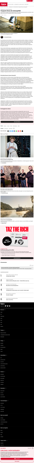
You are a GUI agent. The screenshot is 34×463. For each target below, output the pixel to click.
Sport (1, 320)
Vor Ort (2, 405)
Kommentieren (6, 128)
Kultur (1, 318)
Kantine (2, 432)
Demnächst (2, 403)
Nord (1, 324)
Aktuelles (2, 343)
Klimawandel (2, 336)
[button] (33, 1)
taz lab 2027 (2, 411)
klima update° (2, 378)
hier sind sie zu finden (28, 268)
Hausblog (2, 345)
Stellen (2, 349)
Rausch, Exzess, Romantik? (19, 87)
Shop (1, 434)
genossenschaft (3, 359)
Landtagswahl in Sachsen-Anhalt (5, 334)
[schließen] (32, 448)
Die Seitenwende (3, 347)
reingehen (2, 384)
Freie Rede (2, 382)
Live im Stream (3, 407)
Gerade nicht (29, 448)
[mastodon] (5, 306)
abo (1, 357)
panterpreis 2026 (3, 367)
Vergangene (2, 409)
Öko (1, 314)
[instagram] (9, 306)
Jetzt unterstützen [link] (17, 121)
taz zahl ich (2, 361)
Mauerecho (2, 380)
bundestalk (2, 374)
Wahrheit (2, 326)
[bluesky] (7, 306)
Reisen (1, 430)
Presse (2, 351)
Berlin (1, 322)
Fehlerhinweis (11, 128)
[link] (11, 4)
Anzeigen (2, 436)
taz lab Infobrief (3, 396)
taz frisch (2, 392)
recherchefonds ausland (4, 363)
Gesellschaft (2, 316)
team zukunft (2, 390)
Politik (1, 312)
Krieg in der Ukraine (3, 332)
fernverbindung (3, 376)
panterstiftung (3, 365)
